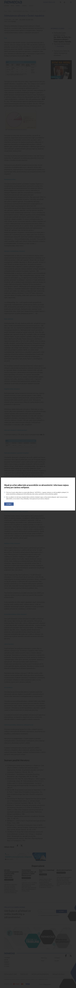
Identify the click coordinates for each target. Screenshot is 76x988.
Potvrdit (8, 504)
